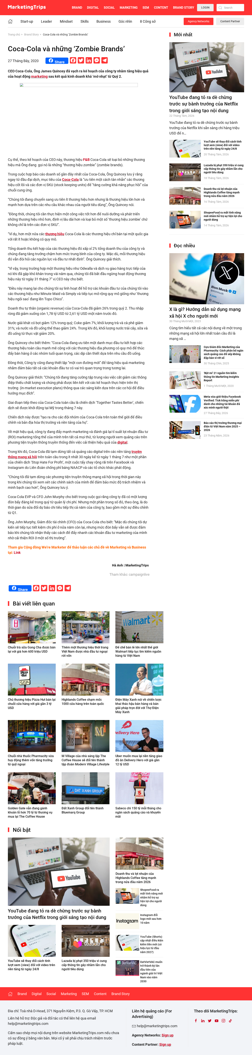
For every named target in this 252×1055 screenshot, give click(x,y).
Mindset (66, 21)
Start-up (26, 21)
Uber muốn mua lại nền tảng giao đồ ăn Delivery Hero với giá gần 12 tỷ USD (138, 760)
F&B (86, 160)
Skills (85, 21)
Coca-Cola (70, 179)
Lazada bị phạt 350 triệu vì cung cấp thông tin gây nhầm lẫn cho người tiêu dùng (84, 965)
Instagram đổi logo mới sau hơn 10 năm (150, 918)
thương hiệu (54, 234)
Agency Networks (198, 21)
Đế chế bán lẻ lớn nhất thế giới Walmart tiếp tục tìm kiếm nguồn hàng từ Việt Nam (138, 651)
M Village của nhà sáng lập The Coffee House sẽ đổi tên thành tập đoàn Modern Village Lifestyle (85, 760)
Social (109, 7)
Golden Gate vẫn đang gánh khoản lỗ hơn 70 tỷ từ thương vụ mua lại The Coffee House (30, 812)
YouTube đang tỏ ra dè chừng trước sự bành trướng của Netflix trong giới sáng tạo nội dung (203, 104)
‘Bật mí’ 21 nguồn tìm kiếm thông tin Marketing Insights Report (221, 376)
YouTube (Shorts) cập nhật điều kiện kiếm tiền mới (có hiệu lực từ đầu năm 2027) (151, 944)
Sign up (167, 1035)
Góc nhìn (125, 21)
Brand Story (183, 7)
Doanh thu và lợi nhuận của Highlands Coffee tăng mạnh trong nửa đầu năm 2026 (136, 878)
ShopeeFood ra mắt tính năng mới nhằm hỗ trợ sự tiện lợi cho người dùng (151, 897)
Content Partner (230, 21)
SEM (146, 7)
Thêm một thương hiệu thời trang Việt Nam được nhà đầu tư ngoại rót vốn (85, 651)
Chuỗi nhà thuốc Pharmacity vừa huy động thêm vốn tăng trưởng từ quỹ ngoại (31, 760)
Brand (77, 7)
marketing (39, 76)
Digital (93, 7)
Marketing (129, 7)
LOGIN (205, 7)
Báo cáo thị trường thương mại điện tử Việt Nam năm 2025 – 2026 (223, 426)
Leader (46, 21)
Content (161, 7)
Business (103, 21)
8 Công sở (148, 21)
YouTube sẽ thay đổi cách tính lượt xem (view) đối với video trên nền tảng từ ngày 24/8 (31, 965)
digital (122, 442)
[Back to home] (27, 7)
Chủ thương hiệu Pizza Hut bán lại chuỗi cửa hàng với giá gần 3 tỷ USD (32, 704)
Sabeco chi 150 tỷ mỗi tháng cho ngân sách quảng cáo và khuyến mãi (138, 812)
